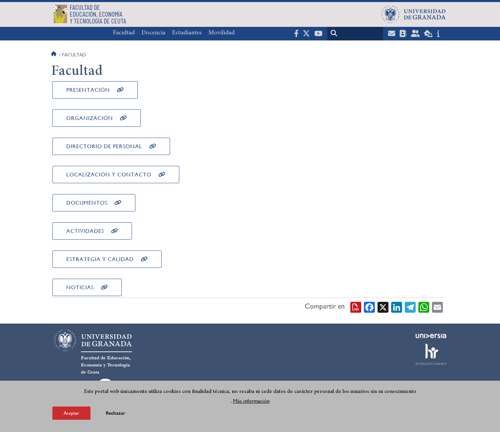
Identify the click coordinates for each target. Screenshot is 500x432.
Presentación (88, 90)
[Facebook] (369, 306)
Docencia (153, 33)
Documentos (86, 203)
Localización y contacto (108, 174)
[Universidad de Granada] (413, 14)
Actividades (85, 231)
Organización (89, 118)
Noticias (80, 287)
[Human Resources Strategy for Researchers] (431, 354)
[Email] (437, 306)
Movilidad (222, 33)
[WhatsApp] (423, 306)
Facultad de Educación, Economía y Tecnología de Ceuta (106, 365)
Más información (251, 401)
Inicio (54, 54)
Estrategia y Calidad (100, 259)
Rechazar (115, 413)
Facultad (124, 33)
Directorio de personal (104, 146)
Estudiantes (187, 33)
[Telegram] (410, 306)
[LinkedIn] (396, 306)
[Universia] (431, 336)
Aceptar (71, 413)
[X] (383, 306)
